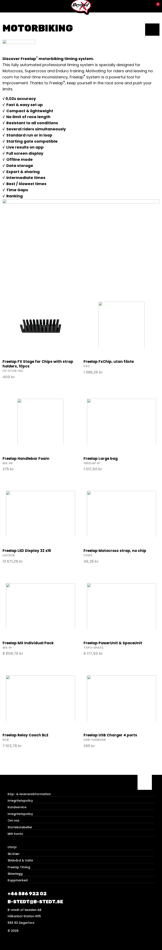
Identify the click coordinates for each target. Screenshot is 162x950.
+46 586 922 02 (27, 894)
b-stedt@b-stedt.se (35, 902)
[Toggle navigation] (6, 6)
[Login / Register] (148, 6)
